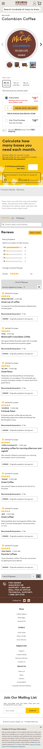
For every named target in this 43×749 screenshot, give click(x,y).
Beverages (21, 617)
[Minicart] (39, 3)
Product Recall (21, 654)
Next (40, 44)
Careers (21, 678)
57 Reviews (21, 218)
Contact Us (21, 662)
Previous (2, 44)
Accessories (21, 621)
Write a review (36, 233)
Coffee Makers (21, 614)
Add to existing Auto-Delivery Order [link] (21, 113)
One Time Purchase (17, 121)
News (21, 675)
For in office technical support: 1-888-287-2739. (20, 592)
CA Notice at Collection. (17, 746)
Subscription (14, 97)
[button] (3, 3)
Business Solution (21, 658)
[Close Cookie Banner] (40, 727)
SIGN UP (32, 710)
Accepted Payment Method (21, 686)
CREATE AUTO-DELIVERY (26, 108)
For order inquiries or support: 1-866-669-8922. (19, 586)
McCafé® (6, 15)
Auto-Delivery (21, 640)
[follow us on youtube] (24, 600)
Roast (35, 24)
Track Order (22, 632)
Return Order (21, 636)
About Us (21, 671)
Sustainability (21, 682)
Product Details (8, 189)
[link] (5, 218)
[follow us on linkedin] (28, 600)
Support (21, 651)
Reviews (20, 189)
